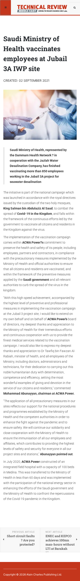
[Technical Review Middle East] (44, 7)
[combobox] (74, 7)
